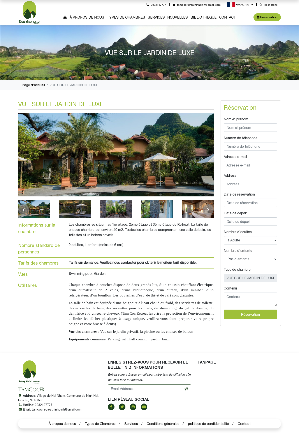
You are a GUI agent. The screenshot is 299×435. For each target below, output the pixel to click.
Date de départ (236, 213)
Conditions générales (163, 424)
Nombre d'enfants (238, 251)
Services (156, 17)
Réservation (269, 17)
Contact (227, 17)
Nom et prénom (236, 119)
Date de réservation (239, 194)
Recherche (271, 4)
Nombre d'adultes (238, 232)
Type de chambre (237, 269)
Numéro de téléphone (240, 138)
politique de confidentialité (208, 424)
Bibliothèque (203, 17)
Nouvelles (177, 17)
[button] (240, 5)
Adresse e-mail (235, 157)
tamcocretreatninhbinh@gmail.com (199, 4)
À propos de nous (87, 17)
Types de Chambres (126, 17)
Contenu (230, 288)
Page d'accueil (33, 85)
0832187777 (158, 4)
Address (230, 175)
